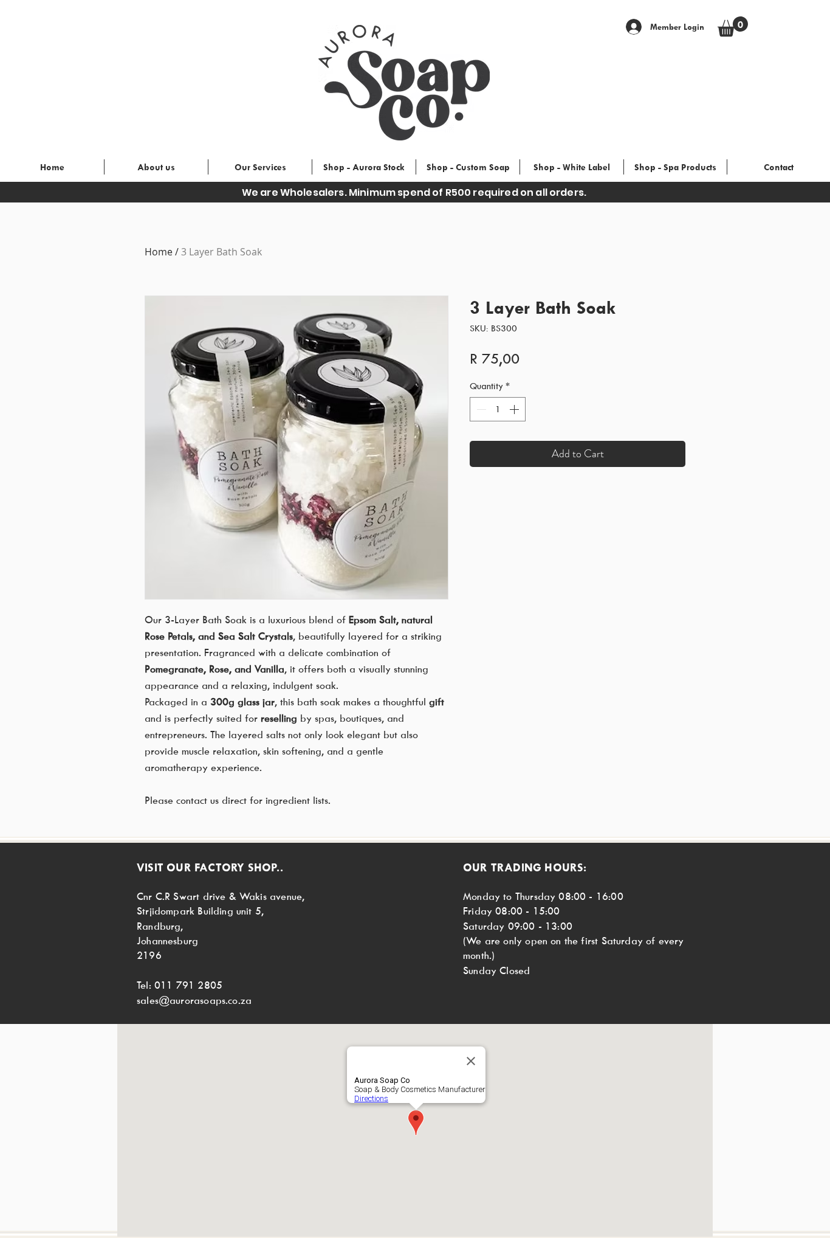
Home (159, 251)
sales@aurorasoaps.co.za (194, 1000)
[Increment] (515, 409)
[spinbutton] (498, 409)
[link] (733, 26)
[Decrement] (480, 409)
